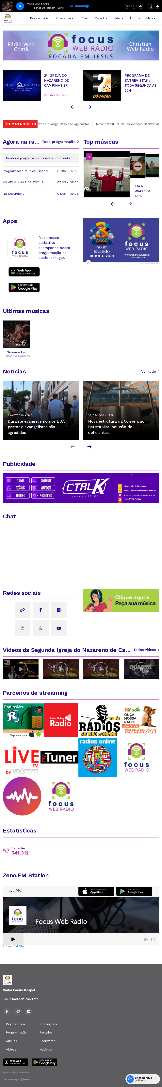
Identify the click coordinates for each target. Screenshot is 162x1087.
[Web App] (150, 6)
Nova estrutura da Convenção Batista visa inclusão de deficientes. (106, 124)
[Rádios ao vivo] (61, 796)
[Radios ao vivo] (97, 757)
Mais (150, 18)
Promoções (48, 1024)
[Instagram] (127, 6)
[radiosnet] (23, 720)
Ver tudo (148, 371)
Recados (101, 18)
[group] (21, 669)
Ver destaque (55, 95)
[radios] (21, 757)
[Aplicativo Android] (157, 6)
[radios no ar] (100, 720)
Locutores (47, 1041)
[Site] (140, 6)
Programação (65, 18)
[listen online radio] (61, 720)
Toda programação (58, 142)
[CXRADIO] (139, 720)
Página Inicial (39, 18)
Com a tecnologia (11, 1079)
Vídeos (118, 18)
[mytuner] (59, 757)
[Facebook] (134, 6)
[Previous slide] (73, 107)
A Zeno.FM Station (16, 946)
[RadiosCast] (22, 796)
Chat (85, 18)
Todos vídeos (144, 650)
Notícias (46, 1049)
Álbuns (134, 18)
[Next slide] (89, 107)
